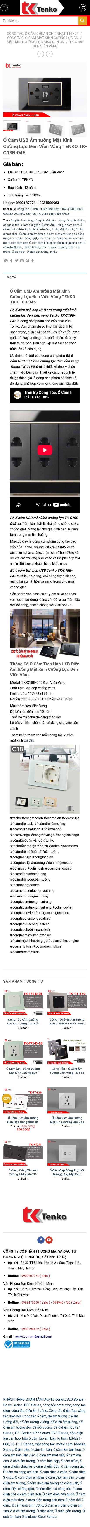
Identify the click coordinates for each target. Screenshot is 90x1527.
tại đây (29, 740)
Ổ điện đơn (19, 251)
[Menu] (4, 7)
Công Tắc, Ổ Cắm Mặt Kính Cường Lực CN (42, 38)
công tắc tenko (12, 225)
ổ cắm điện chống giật (23, 238)
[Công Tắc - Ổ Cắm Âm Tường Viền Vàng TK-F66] (67, 1051)
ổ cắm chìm (72, 225)
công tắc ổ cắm (75, 220)
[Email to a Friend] (22, 261)
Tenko (53, 251)
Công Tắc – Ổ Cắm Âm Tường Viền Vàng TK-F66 (67, 1070)
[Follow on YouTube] (49, 1240)
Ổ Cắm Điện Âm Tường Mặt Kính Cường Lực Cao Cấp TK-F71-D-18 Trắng (67, 1121)
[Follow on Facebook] (41, 1240)
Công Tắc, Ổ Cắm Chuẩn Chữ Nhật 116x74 (42, 34)
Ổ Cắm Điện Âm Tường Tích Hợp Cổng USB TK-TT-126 (23, 1121)
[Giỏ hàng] (82, 7)
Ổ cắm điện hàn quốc (42, 242)
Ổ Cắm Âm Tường (52, 225)
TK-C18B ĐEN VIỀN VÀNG (53, 213)
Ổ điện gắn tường (37, 251)
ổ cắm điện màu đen (69, 242)
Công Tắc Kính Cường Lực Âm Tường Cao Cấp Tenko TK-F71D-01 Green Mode (23, 1025)
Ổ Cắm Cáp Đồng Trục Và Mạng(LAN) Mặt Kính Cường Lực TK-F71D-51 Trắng (67, 1175)
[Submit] (82, 20)
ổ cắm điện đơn (18, 242)
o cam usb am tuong (53, 247)
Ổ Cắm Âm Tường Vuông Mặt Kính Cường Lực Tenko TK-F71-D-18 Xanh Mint (23, 1074)
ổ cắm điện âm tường (32, 233)
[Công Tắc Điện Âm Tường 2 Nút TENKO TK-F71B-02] (67, 1002)
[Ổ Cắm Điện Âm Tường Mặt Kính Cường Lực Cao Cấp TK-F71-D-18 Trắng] (67, 1100)
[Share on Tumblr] (32, 261)
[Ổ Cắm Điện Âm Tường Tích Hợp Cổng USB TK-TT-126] (23, 1100)
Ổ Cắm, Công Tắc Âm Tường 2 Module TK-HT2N (23, 1174)
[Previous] (10, 89)
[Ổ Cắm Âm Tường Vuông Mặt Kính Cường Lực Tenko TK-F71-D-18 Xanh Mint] (23, 1051)
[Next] (79, 89)
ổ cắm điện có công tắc (53, 238)
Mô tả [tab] (11, 277)
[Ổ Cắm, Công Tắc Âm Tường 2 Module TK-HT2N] (23, 1152)
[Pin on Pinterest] (27, 261)
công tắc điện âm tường (49, 220)
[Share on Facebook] (11, 261)
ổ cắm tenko (31, 247)
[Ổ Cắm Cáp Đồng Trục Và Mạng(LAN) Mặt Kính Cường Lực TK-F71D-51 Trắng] (67, 1152)
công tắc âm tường (21, 220)
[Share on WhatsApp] (6, 261)
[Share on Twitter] (16, 261)
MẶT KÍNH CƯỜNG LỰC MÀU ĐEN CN (35, 42)
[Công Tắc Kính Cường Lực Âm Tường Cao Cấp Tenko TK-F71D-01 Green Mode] (23, 1002)
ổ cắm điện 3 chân (63, 229)
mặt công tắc (31, 225)
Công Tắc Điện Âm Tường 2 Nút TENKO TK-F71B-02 (67, 1021)
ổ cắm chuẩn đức (39, 229)
